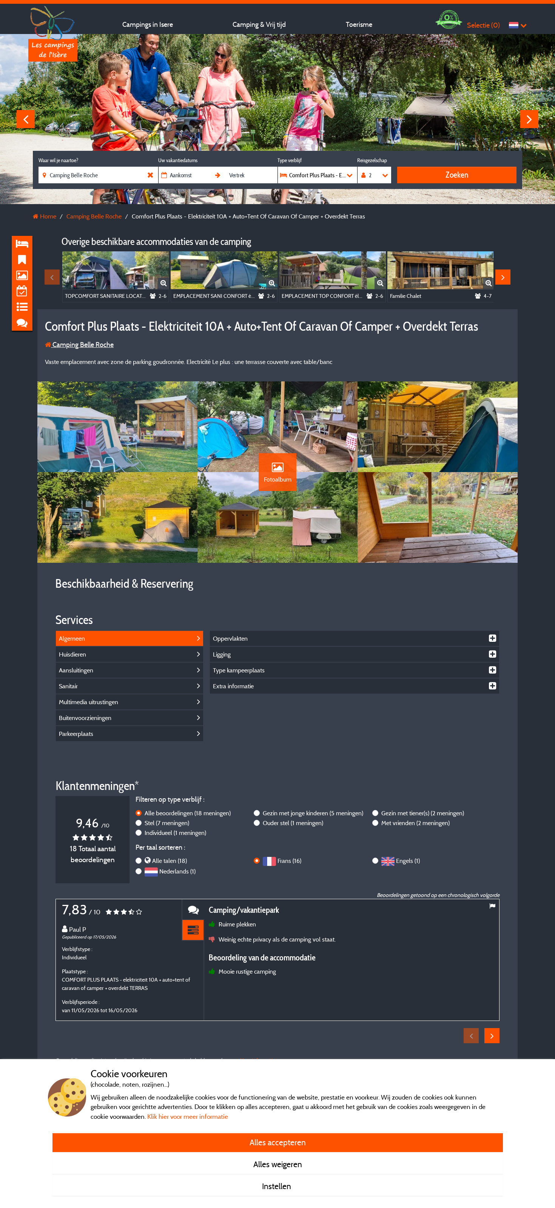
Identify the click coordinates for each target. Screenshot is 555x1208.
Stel (167, 823)
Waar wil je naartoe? (58, 160)
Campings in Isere (147, 24)
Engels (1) (408, 860)
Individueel (175, 832)
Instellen (277, 1186)
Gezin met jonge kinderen (313, 813)
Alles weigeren (277, 1164)
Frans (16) (289, 860)
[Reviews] (193, 909)
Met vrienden (415, 823)
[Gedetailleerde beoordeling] (193, 930)
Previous (26, 119)
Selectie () (483, 25)
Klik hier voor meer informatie (187, 1116)
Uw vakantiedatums (177, 160)
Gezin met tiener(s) (422, 813)
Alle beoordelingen (188, 813)
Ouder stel (293, 823)
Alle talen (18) (169, 860)
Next (529, 119)
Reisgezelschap (372, 160)
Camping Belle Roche (82, 344)
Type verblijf (290, 160)
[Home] (52, 21)
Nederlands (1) (177, 871)
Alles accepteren (278, 1142)
